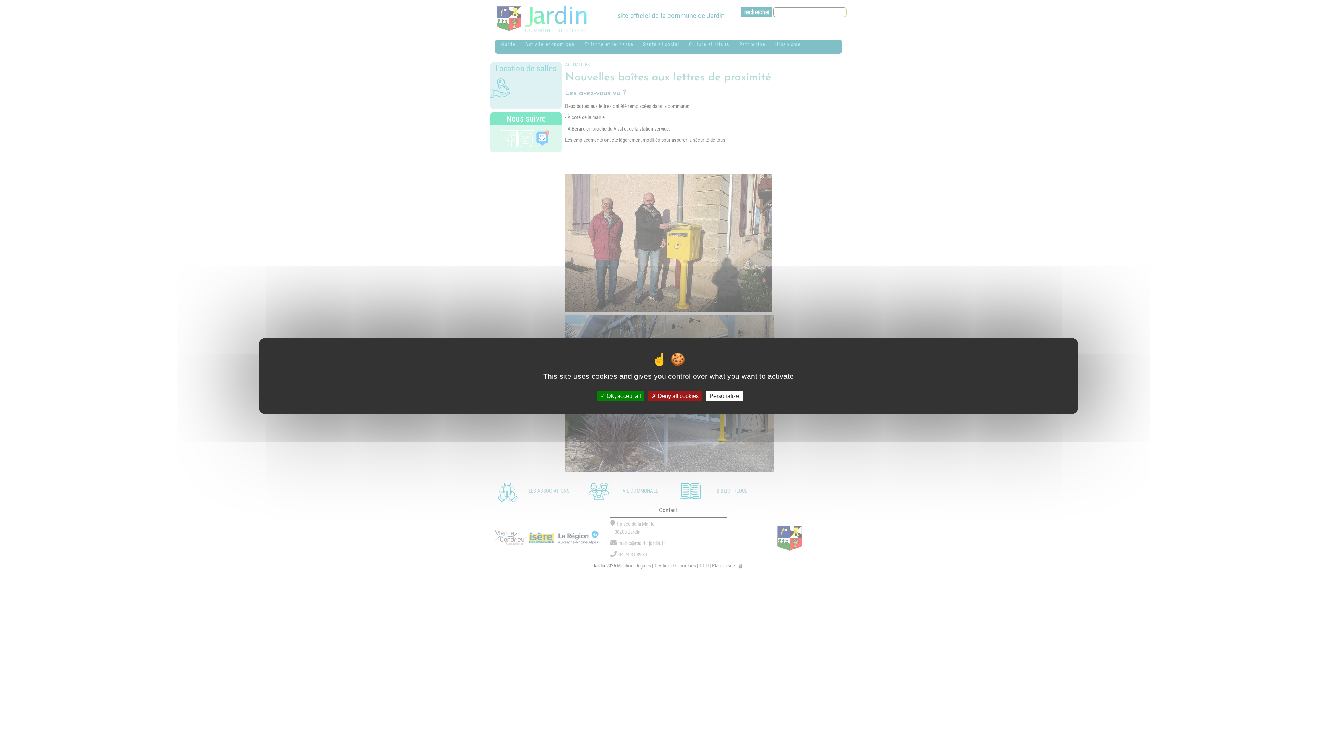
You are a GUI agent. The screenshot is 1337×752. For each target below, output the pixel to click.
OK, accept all (623, 396)
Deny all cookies (677, 396)
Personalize (724, 396)
